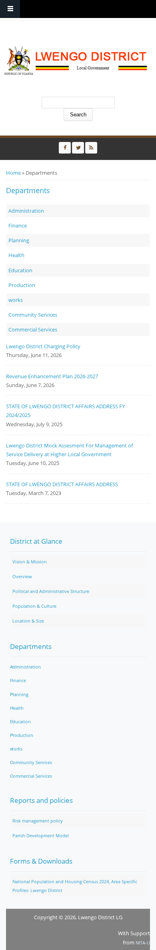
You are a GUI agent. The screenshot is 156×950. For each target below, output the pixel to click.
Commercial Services (32, 329)
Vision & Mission (29, 562)
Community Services (32, 314)
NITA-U (143, 943)
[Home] (76, 60)
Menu (10, 9)
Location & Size (28, 621)
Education (20, 270)
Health (16, 255)
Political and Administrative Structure (50, 591)
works (15, 299)
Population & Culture (34, 606)
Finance (17, 225)
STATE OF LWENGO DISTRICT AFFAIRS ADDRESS (62, 484)
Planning (18, 240)
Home (13, 172)
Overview (22, 576)
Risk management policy (37, 821)
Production (21, 285)
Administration (26, 210)
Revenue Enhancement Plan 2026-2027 (52, 376)
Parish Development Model (40, 835)
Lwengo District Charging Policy (43, 346)
